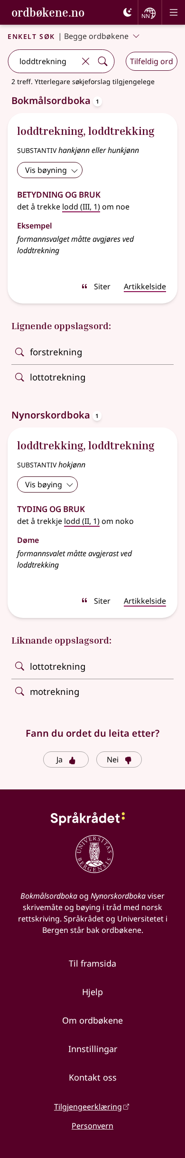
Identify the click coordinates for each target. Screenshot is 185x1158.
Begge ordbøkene (96, 36)
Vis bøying (43, 484)
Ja (59, 759)
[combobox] (42, 61)
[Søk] (102, 61)
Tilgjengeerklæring (88, 1106)
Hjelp (92, 991)
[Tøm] (85, 61)
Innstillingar (92, 1048)
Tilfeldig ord (151, 61)
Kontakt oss (93, 1077)
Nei (113, 759)
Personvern (92, 1125)
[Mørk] (127, 12)
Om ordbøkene (92, 1020)
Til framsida (92, 963)
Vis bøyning (46, 170)
